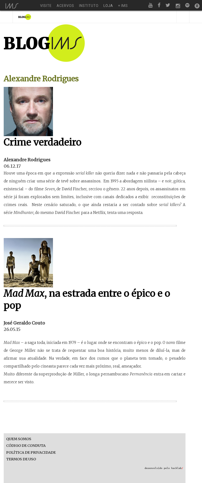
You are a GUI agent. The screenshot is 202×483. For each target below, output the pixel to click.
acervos (65, 6)
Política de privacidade (31, 453)
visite (46, 6)
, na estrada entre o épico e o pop (87, 299)
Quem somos (18, 439)
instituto (89, 6)
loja (108, 6)
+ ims (123, 6)
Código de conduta (26, 446)
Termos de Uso (21, 459)
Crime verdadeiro (43, 142)
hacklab (177, 468)
